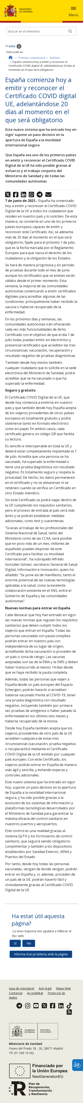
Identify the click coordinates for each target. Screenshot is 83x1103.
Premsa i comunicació (32, 58)
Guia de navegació (21, 988)
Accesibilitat (35, 993)
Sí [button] (15, 943)
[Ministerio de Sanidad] (20, 10)
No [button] (29, 943)
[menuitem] (22, 988)
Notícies (55, 58)
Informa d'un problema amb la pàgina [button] (41, 954)
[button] (73, 8)
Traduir (11, 46)
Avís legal (45, 988)
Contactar (16, 993)
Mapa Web (63, 988)
